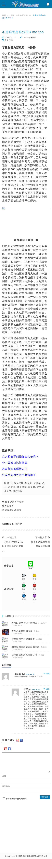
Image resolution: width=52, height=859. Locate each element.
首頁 (4, 15)
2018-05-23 (35, 690)
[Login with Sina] (17, 740)
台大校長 (18, 483)
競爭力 (31, 486)
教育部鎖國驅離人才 (14, 468)
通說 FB (33, 240)
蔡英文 (7, 490)
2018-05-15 (30, 674)
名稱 (4, 776)
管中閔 (40, 486)
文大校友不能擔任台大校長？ (20, 456)
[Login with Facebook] (21, 740)
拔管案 (37, 483)
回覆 (47, 673)
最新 (13, 15)
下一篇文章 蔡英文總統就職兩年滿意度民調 (40, 541)
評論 (17, 15)
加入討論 (9, 740)
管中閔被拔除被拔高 (14, 462)
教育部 (11, 486)
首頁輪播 (24, 15)
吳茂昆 (28, 483)
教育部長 (22, 486)
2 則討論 (6, 665)
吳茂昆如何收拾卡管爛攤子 (19, 474)
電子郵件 (6, 786)
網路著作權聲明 (13, 510)
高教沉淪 (18, 490)
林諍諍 (33, 37)
